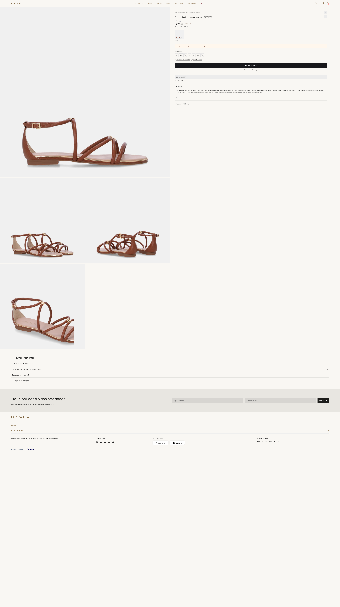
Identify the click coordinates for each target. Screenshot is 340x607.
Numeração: (178, 51)
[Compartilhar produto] (325, 12)
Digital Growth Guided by (18, 449)
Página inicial (178, 12)
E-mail (246, 397)
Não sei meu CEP (179, 81)
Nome (173, 397)
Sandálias (191, 12)
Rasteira (197, 12)
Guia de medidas (197, 59)
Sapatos (185, 12)
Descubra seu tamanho (183, 59)
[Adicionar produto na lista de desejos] (325, 16)
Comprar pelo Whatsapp (251, 70)
